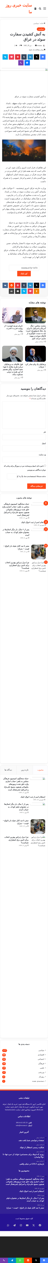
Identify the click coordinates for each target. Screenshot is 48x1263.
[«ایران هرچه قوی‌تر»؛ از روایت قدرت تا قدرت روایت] (12, 315)
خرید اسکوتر (34, 1107)
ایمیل (44, 443)
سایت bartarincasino (12, 1110)
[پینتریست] (17, 57)
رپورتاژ (41, 1077)
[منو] (44, 10)
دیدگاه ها (8, 770)
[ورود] (35, 10)
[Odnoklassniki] (36, 291)
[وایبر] (21, 62)
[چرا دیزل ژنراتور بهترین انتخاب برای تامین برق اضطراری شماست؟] (38, 661)
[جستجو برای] (40, 10)
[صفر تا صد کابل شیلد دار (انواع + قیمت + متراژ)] (38, 552)
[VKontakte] (5, 285)
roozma (39, 45)
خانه (42, 23)
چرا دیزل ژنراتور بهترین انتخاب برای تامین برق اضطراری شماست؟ (17, 565)
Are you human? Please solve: (34, 476)
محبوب (40, 770)
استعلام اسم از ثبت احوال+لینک (33, 522)
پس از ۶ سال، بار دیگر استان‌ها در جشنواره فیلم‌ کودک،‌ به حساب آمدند (16, 532)
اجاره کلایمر (41, 1104)
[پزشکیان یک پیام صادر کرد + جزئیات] (35, 354)
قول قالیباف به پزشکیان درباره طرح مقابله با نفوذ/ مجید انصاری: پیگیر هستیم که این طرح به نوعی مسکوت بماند (13, 369)
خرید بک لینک (12, 1104)
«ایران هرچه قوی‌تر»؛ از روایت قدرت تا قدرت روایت (13, 328)
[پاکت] (11, 57)
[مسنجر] (27, 62)
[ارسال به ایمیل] (36, 45)
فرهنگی (41, 1064)
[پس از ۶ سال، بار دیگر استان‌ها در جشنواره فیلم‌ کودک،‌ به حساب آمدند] (38, 535)
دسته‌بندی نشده (38, 1081)
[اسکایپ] (5, 57)
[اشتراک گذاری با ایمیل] (17, 291)
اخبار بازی (14, 1107)
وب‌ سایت (42, 455)
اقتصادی (41, 1055)
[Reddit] (11, 285)
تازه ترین (24, 770)
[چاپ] (11, 291)
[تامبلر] (24, 57)
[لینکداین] (30, 57)
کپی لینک (24, 274)
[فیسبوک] (42, 57)
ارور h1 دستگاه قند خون (27, 1104)
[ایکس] (36, 57)
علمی (42, 1068)
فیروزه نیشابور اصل (28, 1110)
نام (45, 432)
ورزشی (41, 1072)
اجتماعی (41, 1059)
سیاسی (36, 23)
